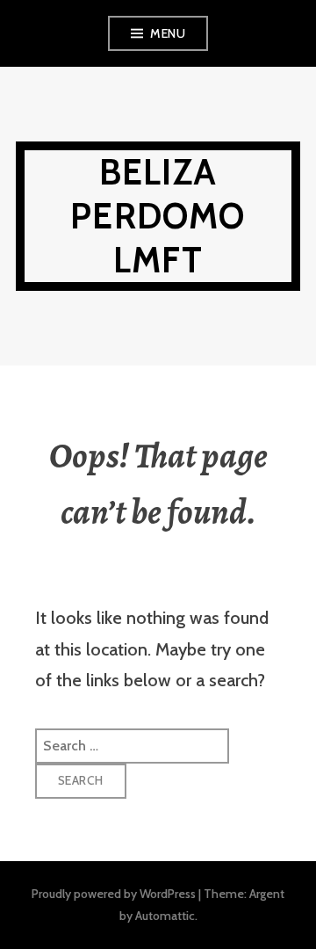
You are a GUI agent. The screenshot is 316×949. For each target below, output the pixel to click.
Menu (167, 33)
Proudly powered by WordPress (114, 894)
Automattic (165, 916)
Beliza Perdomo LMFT (157, 215)
